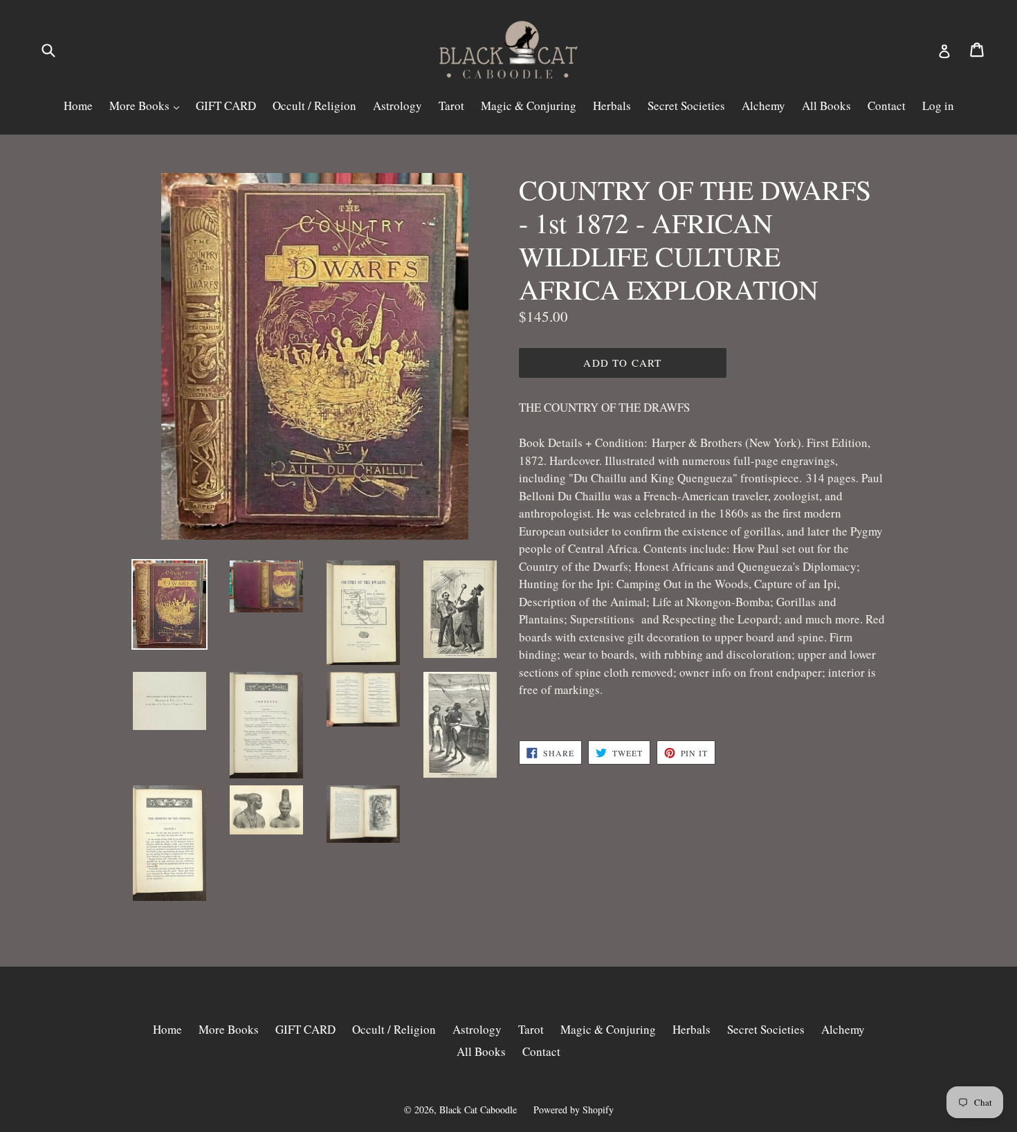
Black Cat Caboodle (478, 1109)
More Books (140, 105)
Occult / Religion (314, 105)
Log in (938, 105)
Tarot (451, 105)
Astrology (397, 105)
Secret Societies (686, 105)
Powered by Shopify (573, 1109)
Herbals (612, 105)
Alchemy (763, 105)
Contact (887, 105)
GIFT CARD (226, 105)
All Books (826, 105)
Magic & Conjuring (528, 105)
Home (78, 105)
